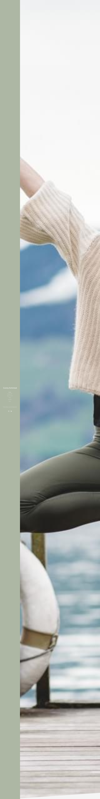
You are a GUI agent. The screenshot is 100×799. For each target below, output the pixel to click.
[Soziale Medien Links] (8, 411)
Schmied (13, 388)
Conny (6, 388)
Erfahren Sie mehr (12, 790)
